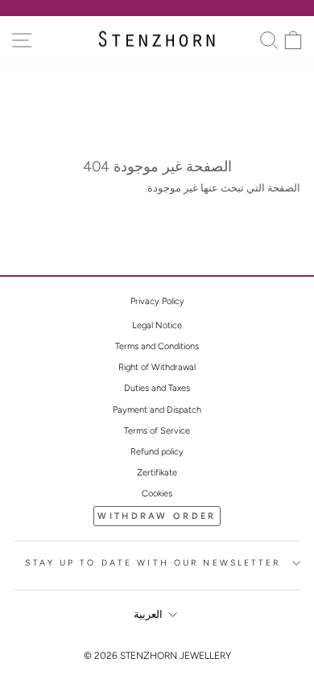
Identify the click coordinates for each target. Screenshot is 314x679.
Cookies (157, 493)
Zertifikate (157, 472)
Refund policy (157, 451)
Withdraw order (156, 516)
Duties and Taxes (157, 388)
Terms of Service (157, 431)
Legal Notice (157, 325)
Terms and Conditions (157, 346)
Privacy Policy (157, 301)
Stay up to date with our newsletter (152, 563)
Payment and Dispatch (157, 410)
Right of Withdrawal (157, 367)
